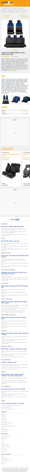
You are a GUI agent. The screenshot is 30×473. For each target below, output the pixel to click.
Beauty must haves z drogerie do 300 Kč (9, 369)
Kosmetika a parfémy (5, 444)
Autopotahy (22, 10)
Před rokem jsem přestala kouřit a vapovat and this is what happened (14, 367)
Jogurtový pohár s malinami (6, 276)
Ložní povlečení (4, 449)
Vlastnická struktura (23, 471)
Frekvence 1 (3, 461)
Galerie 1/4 (15, 49)
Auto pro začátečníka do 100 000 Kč (8, 426)
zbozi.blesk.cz (4, 421)
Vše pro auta (20, 8)
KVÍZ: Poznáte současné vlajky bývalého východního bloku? (13, 356)
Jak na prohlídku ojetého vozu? (7, 422)
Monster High (3, 438)
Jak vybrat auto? (4, 431)
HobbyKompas (4, 424)
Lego (2, 441)
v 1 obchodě (5, 185)
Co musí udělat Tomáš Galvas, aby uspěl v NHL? (10, 405)
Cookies (7, 471)
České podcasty (4, 458)
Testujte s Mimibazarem (5, 436)
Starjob (2, 456)
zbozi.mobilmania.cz (5, 8)
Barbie (2, 439)
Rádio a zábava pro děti (5, 460)
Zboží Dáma (3, 419)
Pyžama (2, 443)
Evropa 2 (3, 463)
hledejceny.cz (4, 414)
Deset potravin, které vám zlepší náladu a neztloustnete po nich (13, 380)
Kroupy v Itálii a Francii (5, 407)
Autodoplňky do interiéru (13, 10)
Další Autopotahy (5, 152)
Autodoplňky (4, 10)
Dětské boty (3, 448)
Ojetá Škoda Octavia (5, 429)
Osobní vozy (3, 417)
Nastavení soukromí (14, 471)
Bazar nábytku (4, 451)
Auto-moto (14, 8)
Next (28, 169)
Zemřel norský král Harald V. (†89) (8, 409)
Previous (1, 169)
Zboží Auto (3, 427)
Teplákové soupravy (5, 446)
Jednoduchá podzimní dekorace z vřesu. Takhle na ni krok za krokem (14, 277)
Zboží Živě (3, 416)
